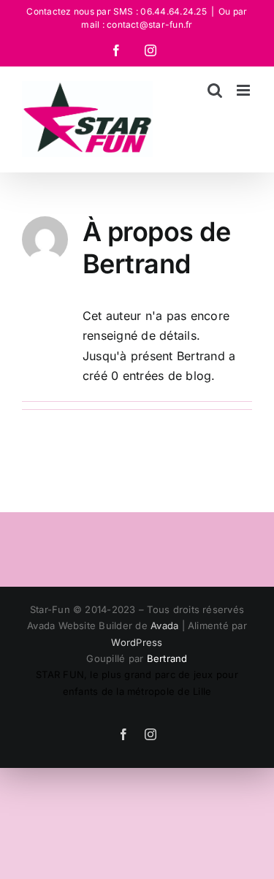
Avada (164, 625)
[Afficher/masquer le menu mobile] (244, 90)
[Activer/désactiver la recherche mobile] (215, 90)
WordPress (136, 642)
